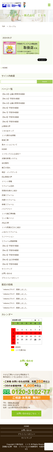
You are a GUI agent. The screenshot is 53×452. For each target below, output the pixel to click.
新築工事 (5, 140)
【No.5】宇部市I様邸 (10, 264)
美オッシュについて (9, 145)
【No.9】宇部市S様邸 (10, 122)
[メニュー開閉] (49, 5)
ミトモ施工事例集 (9, 214)
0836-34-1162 (13, 403)
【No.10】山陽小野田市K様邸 (13, 94)
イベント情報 (7, 181)
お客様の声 (6, 126)
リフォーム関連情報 (9, 241)
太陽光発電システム (9, 158)
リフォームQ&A (8, 186)
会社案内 (5, 163)
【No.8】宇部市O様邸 (10, 117)
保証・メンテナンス (9, 172)
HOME (5, 68)
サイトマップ (7, 269)
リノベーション (8, 237)
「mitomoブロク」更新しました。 (15, 303)
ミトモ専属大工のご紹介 (11, 227)
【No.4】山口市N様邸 (10, 260)
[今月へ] (35, 320)
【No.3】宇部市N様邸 (10, 255)
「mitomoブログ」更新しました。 (15, 289)
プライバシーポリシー (10, 278)
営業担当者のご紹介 (9, 191)
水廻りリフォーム (9, 200)
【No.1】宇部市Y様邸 (10, 246)
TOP (3, 26)
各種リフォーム (8, 204)
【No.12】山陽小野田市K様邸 (13, 103)
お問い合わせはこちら (26, 413)
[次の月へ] (39, 320)
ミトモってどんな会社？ (11, 154)
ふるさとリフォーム (9, 232)
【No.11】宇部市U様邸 (11, 99)
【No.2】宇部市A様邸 (10, 250)
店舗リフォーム (8, 195)
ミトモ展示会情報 (9, 135)
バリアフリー (7, 209)
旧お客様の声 (7, 177)
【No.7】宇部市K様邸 (10, 112)
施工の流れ (6, 168)
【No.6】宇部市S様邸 (10, 108)
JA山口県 (5, 223)
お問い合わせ (7, 273)
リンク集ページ (8, 218)
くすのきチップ (8, 131)
